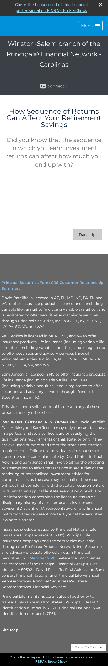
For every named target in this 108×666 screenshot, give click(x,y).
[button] (90, 25)
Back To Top (86, 647)
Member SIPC (43, 558)
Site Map (10, 630)
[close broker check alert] (101, 5)
